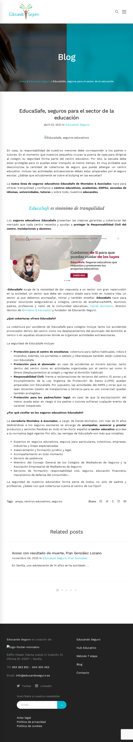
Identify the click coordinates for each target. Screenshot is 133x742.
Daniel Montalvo (101, 306)
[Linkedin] (118, 501)
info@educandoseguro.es (33, 675)
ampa (19, 501)
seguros (57, 501)
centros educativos (37, 501)
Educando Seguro (39, 81)
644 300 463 (40, 667)
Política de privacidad (31, 721)
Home (22, 81)
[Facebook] (100, 501)
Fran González (78, 558)
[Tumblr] (113, 501)
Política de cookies (29, 726)
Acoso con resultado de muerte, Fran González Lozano (57, 553)
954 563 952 (20, 667)
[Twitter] (107, 501)
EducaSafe (39, 208)
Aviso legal (24, 717)
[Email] (125, 501)
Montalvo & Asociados (36, 310)
